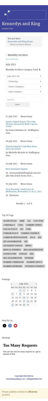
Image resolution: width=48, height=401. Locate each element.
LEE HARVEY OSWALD (12, 246)
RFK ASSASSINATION (12, 258)
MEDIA (28, 246)
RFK (31, 254)
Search (17, 104)
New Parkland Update (17, 169)
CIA (28, 221)
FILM (28, 229)
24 (28, 301)
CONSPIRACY (9, 225)
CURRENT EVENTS (34, 225)
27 (13, 305)
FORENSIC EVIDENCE (30, 233)
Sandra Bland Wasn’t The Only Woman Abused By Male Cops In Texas (21, 124)
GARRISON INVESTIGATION (15, 237)
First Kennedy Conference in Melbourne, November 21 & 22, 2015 (24, 190)
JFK (39, 237)
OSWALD (23, 254)
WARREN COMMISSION (13, 262)
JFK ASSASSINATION (12, 241)
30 (24, 305)
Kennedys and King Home (20, 41)
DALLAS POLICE (10, 229)
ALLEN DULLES (10, 221)
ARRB (22, 221)
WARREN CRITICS (34, 262)
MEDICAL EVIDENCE (12, 250)
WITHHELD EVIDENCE (34, 266)
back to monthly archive (12, 59)
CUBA (20, 225)
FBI (21, 229)
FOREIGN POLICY (10, 233)
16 (24, 297)
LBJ (25, 241)
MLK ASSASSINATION (33, 250)
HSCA (32, 237)
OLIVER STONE (9, 254)
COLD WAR (38, 221)
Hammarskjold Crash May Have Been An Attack (21, 147)
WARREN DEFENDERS (12, 266)
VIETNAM (29, 258)
